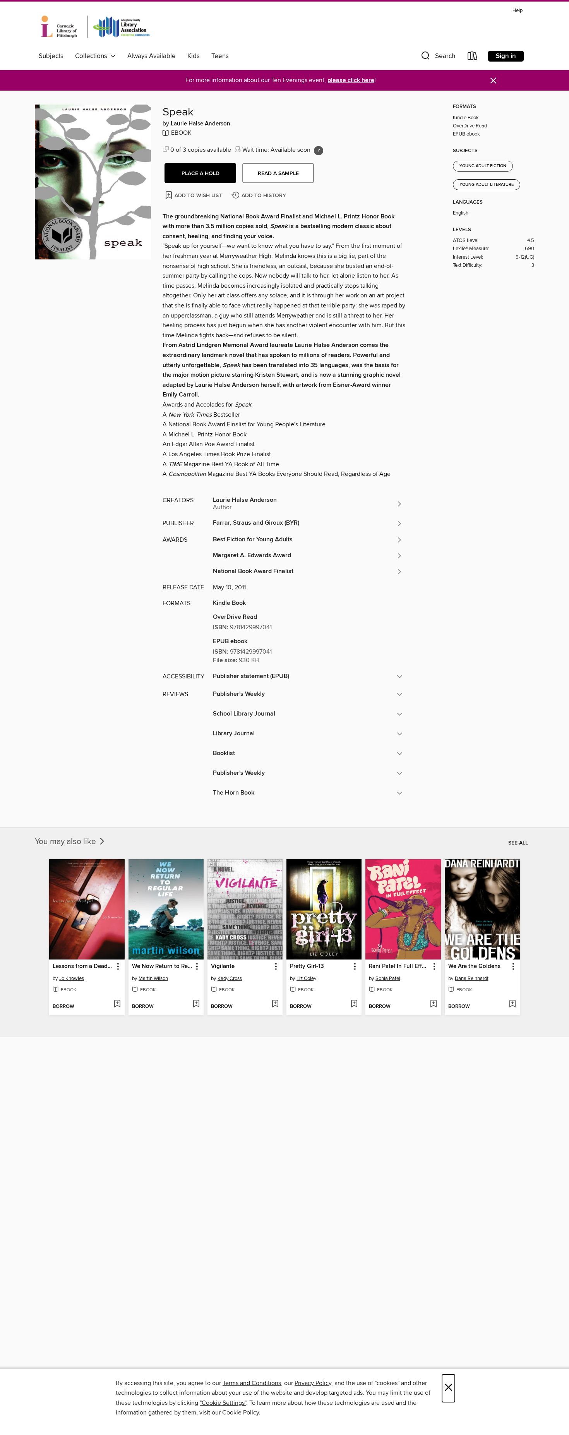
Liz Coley (306, 978)
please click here (350, 80)
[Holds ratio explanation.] (318, 150)
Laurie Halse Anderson (200, 123)
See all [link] (518, 842)
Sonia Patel (387, 978)
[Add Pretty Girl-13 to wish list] (354, 1004)
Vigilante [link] (223, 966)
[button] (437, 57)
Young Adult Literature (486, 184)
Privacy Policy (313, 1383)
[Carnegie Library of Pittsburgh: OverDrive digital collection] (95, 26)
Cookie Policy (240, 1412)
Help (517, 11)
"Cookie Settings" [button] (223, 1403)
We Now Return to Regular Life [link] (162, 966)
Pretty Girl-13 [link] (307, 966)
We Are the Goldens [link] (474, 966)
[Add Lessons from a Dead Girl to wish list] (117, 1004)
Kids (193, 56)
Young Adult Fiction (482, 166)
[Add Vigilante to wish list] (275, 1004)
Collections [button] (92, 56)
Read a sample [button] (278, 173)
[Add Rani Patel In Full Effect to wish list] (433, 1004)
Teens (220, 56)
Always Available (151, 56)
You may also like (66, 842)
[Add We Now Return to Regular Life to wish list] (196, 1004)
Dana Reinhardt (471, 978)
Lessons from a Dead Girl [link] (83, 966)
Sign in (506, 56)
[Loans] (472, 57)
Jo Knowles (71, 978)
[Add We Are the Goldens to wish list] (512, 1004)
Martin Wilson (153, 978)
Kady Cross (230, 978)
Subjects (51, 56)
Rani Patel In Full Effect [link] (399, 966)
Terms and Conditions (252, 1383)
